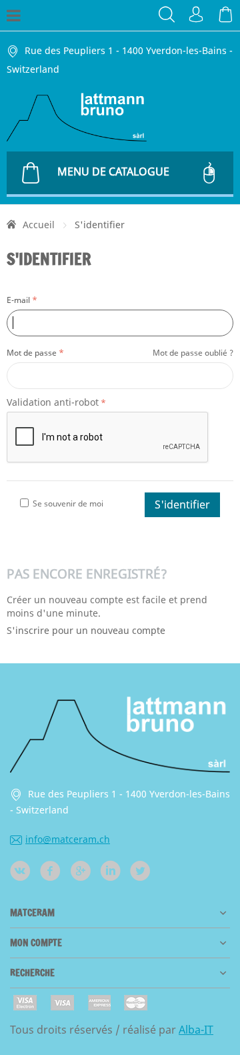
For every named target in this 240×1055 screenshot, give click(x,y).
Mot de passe (32, 352)
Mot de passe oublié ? (193, 352)
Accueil (39, 224)
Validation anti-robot (53, 402)
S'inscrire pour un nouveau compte (86, 630)
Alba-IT (196, 1029)
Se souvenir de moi (68, 503)
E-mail (18, 300)
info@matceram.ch (67, 839)
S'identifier (182, 504)
